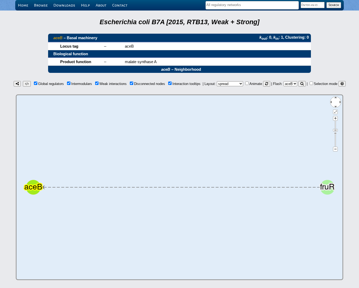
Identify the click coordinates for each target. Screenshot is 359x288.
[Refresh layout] (266, 84)
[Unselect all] (342, 84)
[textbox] (252, 5)
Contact (119, 5)
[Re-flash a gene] (302, 84)
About (101, 5)
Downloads (64, 5)
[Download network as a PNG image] (17, 84)
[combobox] (252, 5)
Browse (41, 5)
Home (23, 5)
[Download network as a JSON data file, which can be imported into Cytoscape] (27, 84)
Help (85, 5)
